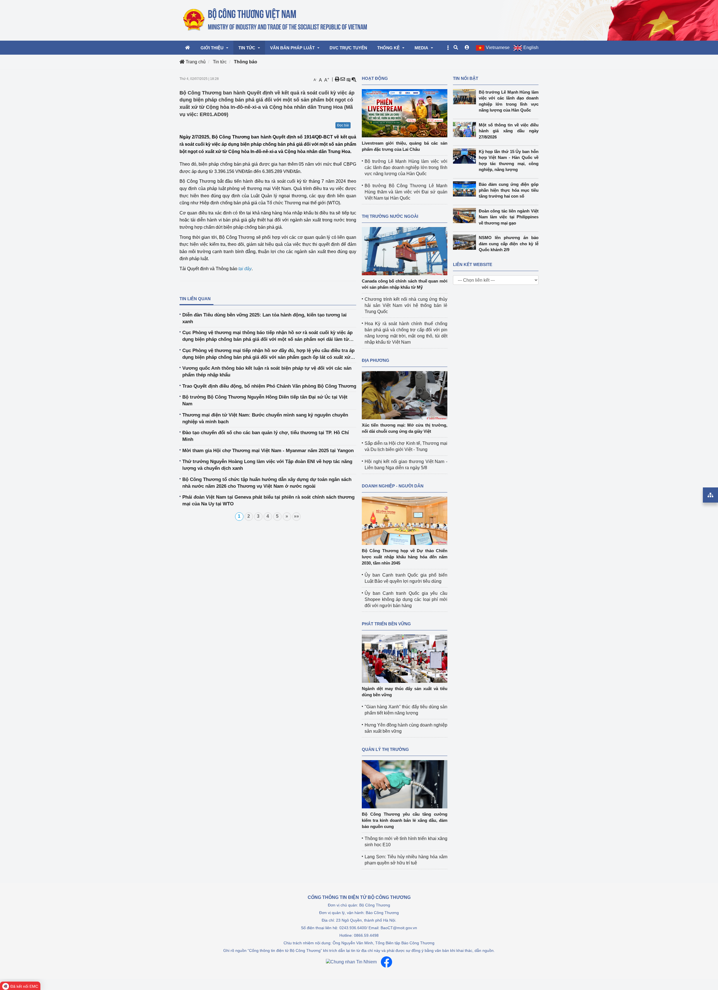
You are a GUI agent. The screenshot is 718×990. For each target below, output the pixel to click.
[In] (337, 79)
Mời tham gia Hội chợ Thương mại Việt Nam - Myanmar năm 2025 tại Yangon (268, 450)
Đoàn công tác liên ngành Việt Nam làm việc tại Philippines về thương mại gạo (509, 217)
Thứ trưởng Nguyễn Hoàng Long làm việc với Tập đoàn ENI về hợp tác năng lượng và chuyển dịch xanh (267, 465)
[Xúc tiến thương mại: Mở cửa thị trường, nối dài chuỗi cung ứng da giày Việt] (404, 394)
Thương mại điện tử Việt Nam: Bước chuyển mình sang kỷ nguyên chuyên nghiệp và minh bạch (265, 418)
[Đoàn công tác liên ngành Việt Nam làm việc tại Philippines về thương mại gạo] (466, 215)
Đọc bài (343, 125)
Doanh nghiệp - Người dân (393, 486)
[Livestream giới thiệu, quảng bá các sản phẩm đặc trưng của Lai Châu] (404, 112)
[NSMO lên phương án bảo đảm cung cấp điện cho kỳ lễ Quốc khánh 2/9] (466, 242)
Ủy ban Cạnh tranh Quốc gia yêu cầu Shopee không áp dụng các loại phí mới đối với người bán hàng (406, 599)
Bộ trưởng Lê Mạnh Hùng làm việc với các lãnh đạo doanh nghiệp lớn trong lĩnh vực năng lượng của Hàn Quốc (406, 167)
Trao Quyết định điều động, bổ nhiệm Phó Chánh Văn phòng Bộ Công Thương (269, 386)
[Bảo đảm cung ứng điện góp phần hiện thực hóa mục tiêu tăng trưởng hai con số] (466, 188)
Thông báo (245, 61)
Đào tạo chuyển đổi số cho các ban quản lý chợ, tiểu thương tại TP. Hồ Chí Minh (265, 436)
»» (296, 516)
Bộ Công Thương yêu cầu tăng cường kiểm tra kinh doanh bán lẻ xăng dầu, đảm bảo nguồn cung (404, 820)
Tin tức (220, 61)
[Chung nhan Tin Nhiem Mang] (351, 962)
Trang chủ (195, 61)
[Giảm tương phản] (354, 79)
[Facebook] (386, 962)
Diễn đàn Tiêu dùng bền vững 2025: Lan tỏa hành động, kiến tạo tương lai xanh (264, 318)
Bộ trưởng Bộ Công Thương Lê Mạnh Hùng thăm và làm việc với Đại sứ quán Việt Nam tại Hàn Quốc (406, 191)
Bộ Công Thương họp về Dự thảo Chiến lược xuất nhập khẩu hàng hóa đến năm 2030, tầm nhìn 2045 (404, 556)
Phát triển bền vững (386, 623)
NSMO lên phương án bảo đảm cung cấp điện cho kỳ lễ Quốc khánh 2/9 (509, 243)
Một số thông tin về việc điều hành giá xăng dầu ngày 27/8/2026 (509, 130)
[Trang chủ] (275, 20)
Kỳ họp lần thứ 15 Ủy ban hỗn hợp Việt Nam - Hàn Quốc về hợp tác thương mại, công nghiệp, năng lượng (509, 160)
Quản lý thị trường (385, 749)
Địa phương (375, 360)
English (530, 47)
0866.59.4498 (366, 935)
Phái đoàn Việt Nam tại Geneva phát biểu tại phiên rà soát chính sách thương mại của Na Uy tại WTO (268, 500)
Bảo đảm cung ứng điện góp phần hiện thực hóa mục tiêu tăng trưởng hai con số (509, 190)
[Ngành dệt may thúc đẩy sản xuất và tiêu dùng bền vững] (404, 658)
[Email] (342, 79)
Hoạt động (375, 78)
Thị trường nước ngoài (390, 216)
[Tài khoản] (467, 48)
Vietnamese (498, 47)
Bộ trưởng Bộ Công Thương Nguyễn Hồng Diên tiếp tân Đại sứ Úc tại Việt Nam (265, 400)
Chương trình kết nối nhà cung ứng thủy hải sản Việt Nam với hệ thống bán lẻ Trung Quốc (406, 305)
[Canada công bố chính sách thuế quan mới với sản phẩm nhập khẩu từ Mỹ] (404, 250)
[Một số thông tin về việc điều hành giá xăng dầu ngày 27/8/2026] (466, 129)
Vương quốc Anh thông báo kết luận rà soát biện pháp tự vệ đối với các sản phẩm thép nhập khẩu (266, 372)
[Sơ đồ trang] (710, 495)
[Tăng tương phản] (348, 79)
